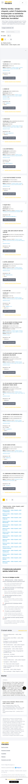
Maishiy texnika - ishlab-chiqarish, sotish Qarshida (12, 555)
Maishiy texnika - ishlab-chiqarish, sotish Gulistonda (12, 536)
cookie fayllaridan (11, 779)
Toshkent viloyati (14, 67)
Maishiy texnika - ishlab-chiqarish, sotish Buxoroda (12, 529)
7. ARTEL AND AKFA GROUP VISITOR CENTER (13, 231)
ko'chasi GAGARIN (18, 298)
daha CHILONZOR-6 (18, 451)
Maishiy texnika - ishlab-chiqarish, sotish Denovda (12, 540)
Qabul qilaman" (14, 781)
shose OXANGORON (18, 268)
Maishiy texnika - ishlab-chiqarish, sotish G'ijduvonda (12, 533)
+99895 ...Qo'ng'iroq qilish (9, 193)
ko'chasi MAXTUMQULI (19, 240)
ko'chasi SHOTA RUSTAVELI (16, 184)
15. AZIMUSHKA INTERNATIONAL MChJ (13, 473)
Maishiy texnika (6, 43)
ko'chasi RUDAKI (11, 480)
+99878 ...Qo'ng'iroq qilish (9, 279)
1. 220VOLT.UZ (7, 62)
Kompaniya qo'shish (6, 759)
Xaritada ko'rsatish (6, 70)
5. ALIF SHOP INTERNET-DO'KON (12, 177)
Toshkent (21, 67)
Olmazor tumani (6, 68)
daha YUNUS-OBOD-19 (20, 393)
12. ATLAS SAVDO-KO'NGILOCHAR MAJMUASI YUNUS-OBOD (12, 384)
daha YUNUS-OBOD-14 (15, 127)
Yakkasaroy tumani (6, 184)
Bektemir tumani (10, 268)
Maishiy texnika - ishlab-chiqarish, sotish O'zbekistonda (12, 511)
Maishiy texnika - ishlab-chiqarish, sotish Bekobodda (12, 522)
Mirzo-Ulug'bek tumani (7, 331)
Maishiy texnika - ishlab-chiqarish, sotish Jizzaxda (12, 544)
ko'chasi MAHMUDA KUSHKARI (14, 211)
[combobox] (23, 2)
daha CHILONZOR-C (18, 363)
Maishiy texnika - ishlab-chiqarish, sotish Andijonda (12, 518)
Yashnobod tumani (11, 240)
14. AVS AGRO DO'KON (9, 445)
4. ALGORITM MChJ (8, 149)
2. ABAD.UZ (6, 89)
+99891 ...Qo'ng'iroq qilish (9, 219)
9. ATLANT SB (6, 290)
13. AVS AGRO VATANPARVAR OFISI (12, 414)
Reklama (3, 756)
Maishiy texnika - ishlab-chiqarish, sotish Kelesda (12, 558)
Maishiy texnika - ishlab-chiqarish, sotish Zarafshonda (12, 551)
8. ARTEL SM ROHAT (8, 262)
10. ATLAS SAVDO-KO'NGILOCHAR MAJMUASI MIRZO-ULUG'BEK (12, 322)
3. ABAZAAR (6, 119)
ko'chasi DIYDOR (17, 155)
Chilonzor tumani (10, 155)
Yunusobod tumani (11, 95)
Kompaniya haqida (5, 750)
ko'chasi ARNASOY (18, 421)
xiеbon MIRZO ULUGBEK (17, 331)
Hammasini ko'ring (22, 630)
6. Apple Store (6, 204)
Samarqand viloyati (19, 210)
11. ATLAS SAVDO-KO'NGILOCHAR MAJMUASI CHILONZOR (12, 354)
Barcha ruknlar (4, 747)
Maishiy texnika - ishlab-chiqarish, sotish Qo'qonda (12, 562)
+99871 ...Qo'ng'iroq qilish (9, 78)
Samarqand (5, 211)
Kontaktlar (3, 753)
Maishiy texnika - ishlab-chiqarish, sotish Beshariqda (12, 525)
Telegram (18, 767)
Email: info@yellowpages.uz (8, 764)
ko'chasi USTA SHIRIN (14, 68)
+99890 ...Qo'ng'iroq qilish (9, 433)
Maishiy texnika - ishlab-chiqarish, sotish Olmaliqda (12, 514)
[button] (14, 81)
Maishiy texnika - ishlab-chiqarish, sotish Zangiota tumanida (12, 547)
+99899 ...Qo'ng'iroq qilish (9, 137)
